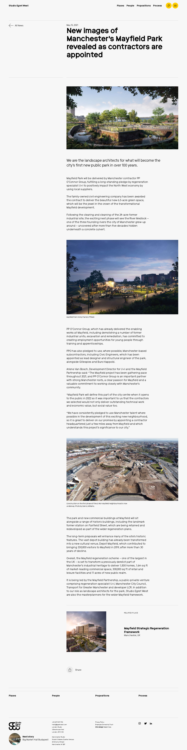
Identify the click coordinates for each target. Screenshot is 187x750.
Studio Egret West (18, 5)
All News (19, 25)
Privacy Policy (99, 722)
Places (120, 5)
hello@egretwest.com (59, 724)
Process (157, 5)
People (130, 5)
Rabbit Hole (107, 727)
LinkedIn (152, 723)
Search (169, 5)
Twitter (146, 723)
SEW (29, 726)
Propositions (144, 5)
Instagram (141, 723)
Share (78, 669)
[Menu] (175, 5)
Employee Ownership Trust (104, 724)
